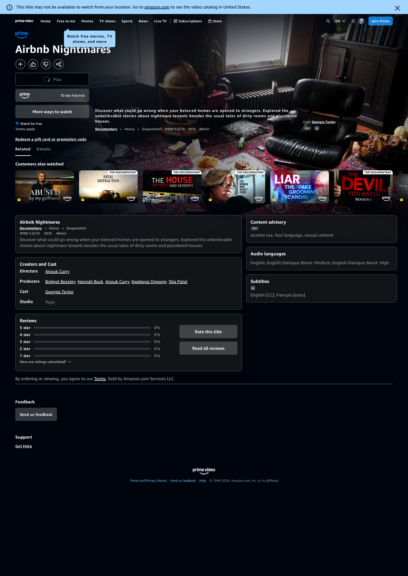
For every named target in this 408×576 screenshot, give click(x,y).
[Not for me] (46, 64)
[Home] (24, 21)
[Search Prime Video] (328, 21)
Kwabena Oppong (149, 281)
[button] (52, 79)
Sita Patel (178, 281)
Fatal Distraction (108, 186)
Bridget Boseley (60, 281)
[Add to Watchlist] (20, 64)
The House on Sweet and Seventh (172, 186)
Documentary (106, 129)
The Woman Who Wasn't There (236, 186)
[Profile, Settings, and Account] (362, 21)
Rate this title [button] (208, 331)
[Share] (59, 64)
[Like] (33, 64)
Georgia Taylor (324, 122)
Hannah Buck (90, 281)
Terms (100, 378)
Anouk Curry (57, 271)
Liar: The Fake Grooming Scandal (299, 186)
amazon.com (157, 6)
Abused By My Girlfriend (44, 186)
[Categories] (353, 21)
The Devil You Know (363, 186)
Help (202, 480)
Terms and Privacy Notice (148, 480)
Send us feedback (183, 480)
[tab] (23, 149)
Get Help (23, 446)
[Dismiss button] (397, 8)
